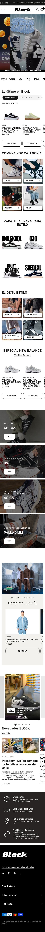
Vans (4, 125)
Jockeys (8, 208)
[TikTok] (22, 873)
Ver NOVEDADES (10, 103)
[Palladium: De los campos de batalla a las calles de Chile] (20, 745)
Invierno (30, 337)
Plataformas (10, 336)
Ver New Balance (22, 355)
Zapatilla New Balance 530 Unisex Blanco (11, 382)
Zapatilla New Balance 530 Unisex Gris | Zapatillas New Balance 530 (32, 383)
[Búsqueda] (38, 9)
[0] (41, 9)
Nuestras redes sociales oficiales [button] (18, 867)
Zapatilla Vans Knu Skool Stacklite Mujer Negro (11, 130)
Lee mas (6, 784)
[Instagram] (10, 873)
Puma (24, 125)
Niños (28, 208)
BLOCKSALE (27, 98)
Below (8, 637)
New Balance (7, 377)
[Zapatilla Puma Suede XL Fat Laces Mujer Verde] (32, 115)
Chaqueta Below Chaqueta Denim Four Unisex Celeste (22, 640)
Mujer (7, 181)
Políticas (7, 903)
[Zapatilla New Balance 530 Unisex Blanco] (12, 367)
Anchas (8, 315)
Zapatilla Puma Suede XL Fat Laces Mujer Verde (31, 130)
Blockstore (8, 886)
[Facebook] (4, 873)
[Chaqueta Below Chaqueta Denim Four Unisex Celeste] (23, 621)
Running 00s (31, 315)
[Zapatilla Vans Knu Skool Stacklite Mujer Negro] (12, 115)
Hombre (29, 181)
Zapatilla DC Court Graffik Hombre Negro (25, 711)
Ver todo (6, 733)
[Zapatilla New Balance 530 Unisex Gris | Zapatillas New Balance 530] (33, 367)
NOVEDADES (10, 98)
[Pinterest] (16, 873)
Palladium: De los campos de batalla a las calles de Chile (20, 764)
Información (9, 895)
